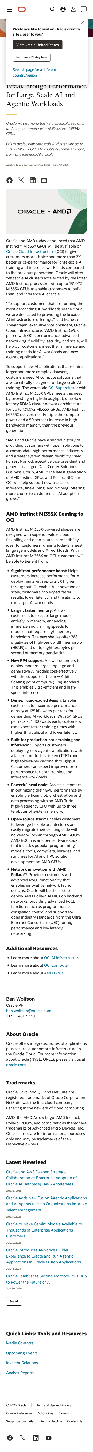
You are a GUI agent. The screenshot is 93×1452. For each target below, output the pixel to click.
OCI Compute (56, 965)
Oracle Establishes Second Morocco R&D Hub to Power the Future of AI (46, 1279)
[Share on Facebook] (9, 181)
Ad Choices (45, 1413)
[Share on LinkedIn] (32, 181)
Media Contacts (19, 1342)
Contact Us (74, 1421)
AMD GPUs (54, 972)
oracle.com (16, 1064)
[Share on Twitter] (21, 181)
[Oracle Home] (22, 9)
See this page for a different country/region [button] (34, 72)
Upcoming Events (22, 1352)
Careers (64, 1413)
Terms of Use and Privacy (54, 1405)
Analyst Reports (20, 1372)
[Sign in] (73, 9)
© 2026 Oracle (16, 1405)
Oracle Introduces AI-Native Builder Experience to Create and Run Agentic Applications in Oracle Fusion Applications (43, 1255)
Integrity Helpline (50, 1421)
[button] (9, 9)
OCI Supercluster (63, 387)
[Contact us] (84, 9)
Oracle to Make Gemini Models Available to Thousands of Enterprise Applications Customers (44, 1229)
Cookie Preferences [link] (19, 1413)
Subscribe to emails (19, 1421)
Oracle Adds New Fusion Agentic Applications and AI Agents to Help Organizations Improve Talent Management (46, 1203)
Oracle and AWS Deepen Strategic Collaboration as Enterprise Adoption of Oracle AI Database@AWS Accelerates (41, 1177)
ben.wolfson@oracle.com (28, 1010)
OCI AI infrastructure (62, 957)
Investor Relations (22, 1362)
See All (14, 1301)
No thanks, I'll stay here (31, 57)
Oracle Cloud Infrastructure (30, 251)
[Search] (53, 9)
